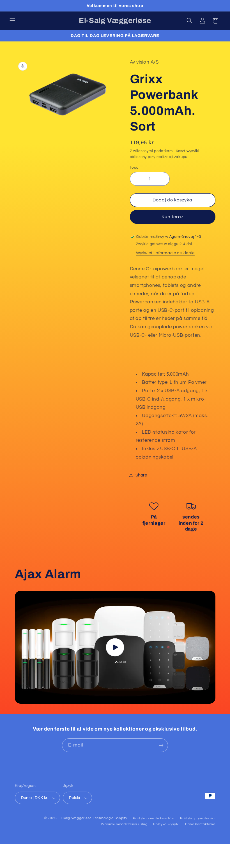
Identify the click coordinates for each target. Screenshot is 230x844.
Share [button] (141, 475)
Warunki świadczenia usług (124, 824)
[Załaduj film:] (115, 647)
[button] (12, 20)
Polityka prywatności (197, 818)
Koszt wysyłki (187, 151)
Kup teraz (172, 217)
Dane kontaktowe (200, 824)
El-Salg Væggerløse (75, 818)
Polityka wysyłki (166, 824)
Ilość (134, 167)
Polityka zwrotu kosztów (153, 818)
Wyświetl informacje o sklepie (165, 253)
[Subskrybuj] (161, 745)
